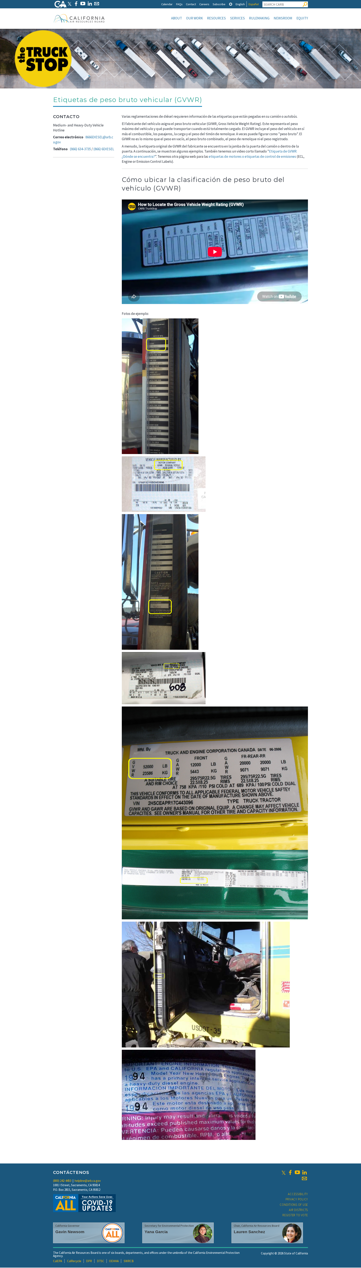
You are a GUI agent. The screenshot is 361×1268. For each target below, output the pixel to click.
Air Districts (298, 1210)
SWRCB (129, 1261)
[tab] (231, 4)
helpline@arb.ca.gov (88, 1181)
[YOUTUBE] (82, 3)
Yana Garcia (156, 1232)
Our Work (194, 18)
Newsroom (283, 18)
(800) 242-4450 (62, 1181)
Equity (302, 18)
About (176, 18)
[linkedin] (304, 1172)
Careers (204, 4)
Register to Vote (295, 1215)
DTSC (100, 1261)
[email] (304, 1178)
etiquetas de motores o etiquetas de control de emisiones (252, 156)
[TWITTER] (69, 3)
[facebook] (290, 1172)
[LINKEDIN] (89, 3)
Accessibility (298, 1194)
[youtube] (297, 1172)
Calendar (167, 4)
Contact (191, 4)
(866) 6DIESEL (103, 149)
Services (237, 18)
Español (253, 4)
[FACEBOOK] (76, 3)
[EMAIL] (96, 3)
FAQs (179, 4)
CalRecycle (74, 1261)
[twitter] (283, 1172)
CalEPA (57, 1261)
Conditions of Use (294, 1205)
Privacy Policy (297, 1199)
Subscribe (219, 4)
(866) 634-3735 (80, 149)
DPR (89, 1261)
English (240, 4)
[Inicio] (79, 18)
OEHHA (114, 1261)
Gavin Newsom (69, 1232)
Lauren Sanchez (249, 1232)
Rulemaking (259, 18)
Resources (216, 18)
